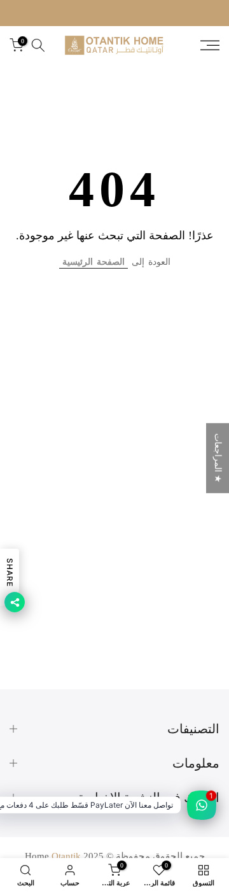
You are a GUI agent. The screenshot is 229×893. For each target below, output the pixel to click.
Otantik (66, 856)
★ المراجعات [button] (218, 457)
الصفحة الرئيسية (93, 262)
